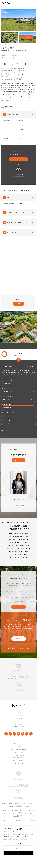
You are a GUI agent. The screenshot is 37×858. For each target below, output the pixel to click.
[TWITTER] (22, 734)
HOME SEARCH (18, 752)
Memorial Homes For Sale (18, 542)
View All (27, 37)
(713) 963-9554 (19, 174)
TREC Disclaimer (18, 817)
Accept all (18, 853)
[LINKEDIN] (14, 734)
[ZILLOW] (31, 734)
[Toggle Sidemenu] (34, 3)
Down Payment (7, 396)
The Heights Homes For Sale (18, 554)
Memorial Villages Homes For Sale (18, 545)
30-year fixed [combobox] (7, 391)
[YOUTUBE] (18, 734)
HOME (18, 747)
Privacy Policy (13, 602)
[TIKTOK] (26, 734)
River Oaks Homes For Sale (18, 533)
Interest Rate (6, 412)
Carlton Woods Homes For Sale (18, 551)
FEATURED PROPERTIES (18, 749)
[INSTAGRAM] (10, 734)
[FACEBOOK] (6, 734)
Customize (18, 848)
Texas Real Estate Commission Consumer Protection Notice (18, 811)
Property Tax (6, 404)
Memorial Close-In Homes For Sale (18, 548)
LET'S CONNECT (18, 760)
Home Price (5, 380)
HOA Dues (5, 420)
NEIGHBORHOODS (18, 758)
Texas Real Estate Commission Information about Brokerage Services (18, 814)
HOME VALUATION (18, 755)
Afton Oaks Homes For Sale (18, 536)
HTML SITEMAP (18, 763)
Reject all (18, 843)
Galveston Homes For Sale (18, 557)
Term (3, 388)
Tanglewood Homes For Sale (18, 539)
